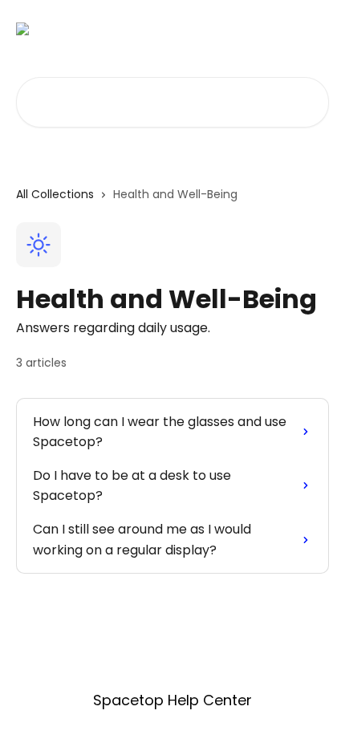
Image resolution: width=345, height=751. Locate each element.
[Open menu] (314, 29)
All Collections (55, 194)
